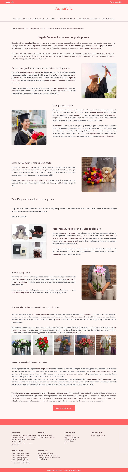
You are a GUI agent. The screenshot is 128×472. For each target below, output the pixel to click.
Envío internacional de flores (20, 463)
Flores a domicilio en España (20, 453)
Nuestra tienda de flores (64, 408)
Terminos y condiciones (45, 453)
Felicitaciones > (69, 29)
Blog (66, 443)
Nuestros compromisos (72, 437)
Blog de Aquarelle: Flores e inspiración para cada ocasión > (33, 29)
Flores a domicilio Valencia (20, 459)
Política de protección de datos (47, 455)
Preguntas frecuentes (98, 435)
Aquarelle (10, 2)
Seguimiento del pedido (45, 435)
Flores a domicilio (116, 2)
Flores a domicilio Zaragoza (20, 461)
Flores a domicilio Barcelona (20, 455)
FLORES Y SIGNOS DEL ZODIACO (88, 19)
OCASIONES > (59, 29)
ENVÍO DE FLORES (108, 19)
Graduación (79, 29)
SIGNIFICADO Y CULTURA (66, 19)
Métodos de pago (70, 439)
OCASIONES (50, 19)
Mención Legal (42, 459)
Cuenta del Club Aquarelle (46, 437)
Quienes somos (69, 435)
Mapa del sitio (69, 441)
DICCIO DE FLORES (19, 19)
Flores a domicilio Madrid (19, 457)
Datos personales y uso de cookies (49, 457)
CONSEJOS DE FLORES (36, 19)
